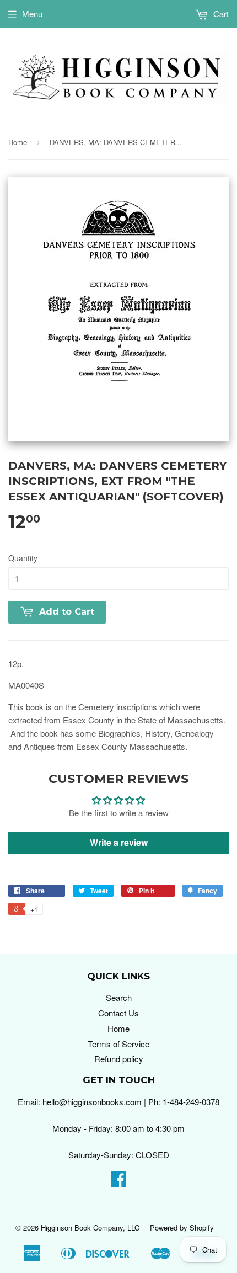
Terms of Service (118, 1044)
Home (17, 142)
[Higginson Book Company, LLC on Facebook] (118, 1181)
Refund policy (118, 1058)
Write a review (119, 842)
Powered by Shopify (182, 1227)
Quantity (22, 557)
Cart (220, 13)
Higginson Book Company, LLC (90, 1227)
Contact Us (118, 1013)
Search (119, 997)
